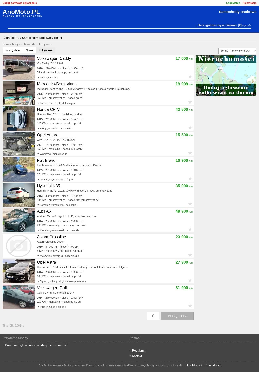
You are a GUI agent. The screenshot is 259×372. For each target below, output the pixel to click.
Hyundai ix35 (48, 186)
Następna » (177, 316)
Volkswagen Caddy (54, 58)
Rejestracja (249, 2)
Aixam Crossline (51, 237)
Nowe (29, 50)
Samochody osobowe (237, 12)
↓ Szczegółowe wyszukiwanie (216, 25)
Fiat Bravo (46, 160)
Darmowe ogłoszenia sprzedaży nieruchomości (36, 345)
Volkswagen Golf (52, 287)
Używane (45, 50)
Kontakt (137, 356)
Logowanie (233, 2)
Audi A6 (44, 211)
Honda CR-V (48, 109)
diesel (58, 37)
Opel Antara (47, 135)
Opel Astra (46, 262)
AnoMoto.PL (21, 12)
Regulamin (139, 350)
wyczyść (246, 25)
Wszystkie (13, 50)
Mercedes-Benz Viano (57, 84)
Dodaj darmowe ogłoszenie (20, 2)
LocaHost (214, 365)
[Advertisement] (226, 158)
